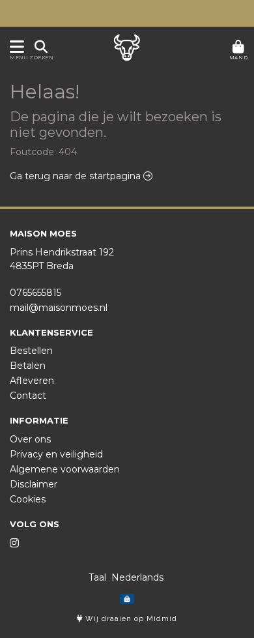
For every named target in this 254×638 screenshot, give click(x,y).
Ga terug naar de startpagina (76, 176)
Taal (97, 577)
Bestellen (31, 350)
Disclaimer (33, 484)
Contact (28, 395)
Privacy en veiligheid (56, 454)
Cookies (28, 499)
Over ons (30, 439)
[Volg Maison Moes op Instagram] (14, 543)
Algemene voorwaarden (65, 469)
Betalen (28, 365)
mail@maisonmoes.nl (58, 307)
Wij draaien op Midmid (130, 619)
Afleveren (32, 380)
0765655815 (35, 292)
